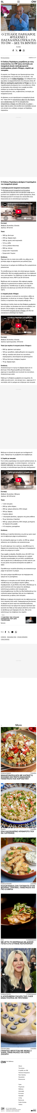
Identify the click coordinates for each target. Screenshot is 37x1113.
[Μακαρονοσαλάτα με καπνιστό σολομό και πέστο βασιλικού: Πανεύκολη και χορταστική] (18, 749)
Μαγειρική (3, 829)
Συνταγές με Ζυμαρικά (6, 773)
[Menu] (18, 2)
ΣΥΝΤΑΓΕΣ (3, 637)
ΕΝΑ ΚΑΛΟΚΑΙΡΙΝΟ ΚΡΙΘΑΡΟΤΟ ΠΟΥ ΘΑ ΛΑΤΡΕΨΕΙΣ (17, 832)
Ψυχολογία (21, 1086)
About (20, 1066)
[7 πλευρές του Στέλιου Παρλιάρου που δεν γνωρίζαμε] (31, 620)
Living (20, 1098)
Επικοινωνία (21, 1079)
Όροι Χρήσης (22, 1075)
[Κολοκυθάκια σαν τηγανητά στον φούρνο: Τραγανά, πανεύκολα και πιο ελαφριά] (18, 860)
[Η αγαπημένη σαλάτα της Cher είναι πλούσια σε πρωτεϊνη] (18, 970)
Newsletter (21, 1077)
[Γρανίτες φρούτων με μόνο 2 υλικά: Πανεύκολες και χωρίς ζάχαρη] (18, 1024)
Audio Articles (22, 1102)
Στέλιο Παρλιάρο (18, 79)
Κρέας (2, 939)
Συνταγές (18, 46)
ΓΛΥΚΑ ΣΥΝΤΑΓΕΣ (5, 639)
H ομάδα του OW (23, 1070)
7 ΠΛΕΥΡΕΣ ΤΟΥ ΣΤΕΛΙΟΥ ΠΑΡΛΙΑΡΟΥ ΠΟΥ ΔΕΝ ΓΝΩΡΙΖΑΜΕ (10, 619)
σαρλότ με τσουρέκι (7, 463)
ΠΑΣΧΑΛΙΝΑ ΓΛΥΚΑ (11, 637)
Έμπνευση (3, 622)
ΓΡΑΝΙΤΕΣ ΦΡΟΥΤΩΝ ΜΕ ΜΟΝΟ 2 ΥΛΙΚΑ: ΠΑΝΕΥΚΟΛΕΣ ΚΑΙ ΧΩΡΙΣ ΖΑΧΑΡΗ (16, 1052)
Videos (20, 1104)
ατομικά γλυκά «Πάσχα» (18, 310)
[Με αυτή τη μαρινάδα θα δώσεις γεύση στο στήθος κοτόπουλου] (18, 916)
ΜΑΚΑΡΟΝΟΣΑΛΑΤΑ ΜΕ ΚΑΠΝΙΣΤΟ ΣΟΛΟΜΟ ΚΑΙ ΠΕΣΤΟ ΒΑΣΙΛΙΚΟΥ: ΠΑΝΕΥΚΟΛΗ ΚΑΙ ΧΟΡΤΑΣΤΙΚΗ (17, 777)
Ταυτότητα (21, 1068)
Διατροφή (21, 1091)
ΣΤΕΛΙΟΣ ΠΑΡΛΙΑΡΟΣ (22, 637)
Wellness (20, 1089)
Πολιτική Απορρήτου (24, 1072)
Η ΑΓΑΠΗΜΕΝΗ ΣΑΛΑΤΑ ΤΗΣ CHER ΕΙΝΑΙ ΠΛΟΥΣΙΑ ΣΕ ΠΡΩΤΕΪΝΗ (17, 997)
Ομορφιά (20, 1095)
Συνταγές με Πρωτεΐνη (6, 994)
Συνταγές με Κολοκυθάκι (6, 883)
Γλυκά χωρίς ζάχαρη (5, 1048)
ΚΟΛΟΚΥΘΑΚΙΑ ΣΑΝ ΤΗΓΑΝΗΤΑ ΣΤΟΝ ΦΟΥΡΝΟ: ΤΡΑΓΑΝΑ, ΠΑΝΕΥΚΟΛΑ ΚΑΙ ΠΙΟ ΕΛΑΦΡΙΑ (18, 887)
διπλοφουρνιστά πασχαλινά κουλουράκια (16, 190)
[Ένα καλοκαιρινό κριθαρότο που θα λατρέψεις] (18, 805)
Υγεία (19, 1084)
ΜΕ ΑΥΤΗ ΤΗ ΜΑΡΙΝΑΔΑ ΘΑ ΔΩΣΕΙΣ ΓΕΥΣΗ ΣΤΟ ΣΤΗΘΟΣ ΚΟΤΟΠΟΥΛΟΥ (17, 943)
